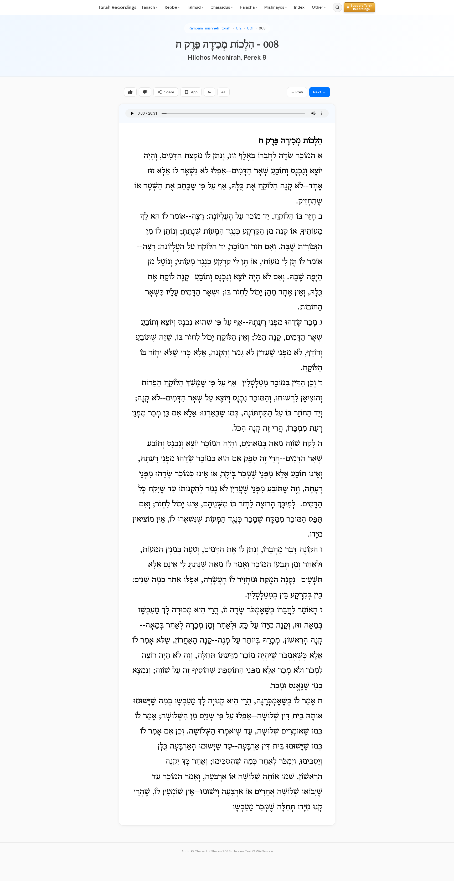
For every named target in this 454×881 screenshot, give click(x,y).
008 (262, 28)
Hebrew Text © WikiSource (253, 851)
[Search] (337, 7)
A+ (223, 92)
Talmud (195, 7)
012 (238, 28)
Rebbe (172, 7)
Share (169, 92)
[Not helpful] (145, 92)
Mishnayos (275, 7)
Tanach (149, 7)
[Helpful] (130, 92)
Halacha (248, 7)
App (194, 92)
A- (209, 92)
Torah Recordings (117, 7)
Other (319, 7)
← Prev (297, 92)
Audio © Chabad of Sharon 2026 (206, 851)
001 (250, 28)
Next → (319, 92)
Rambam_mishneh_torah (209, 28)
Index (299, 7)
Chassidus (221, 7)
